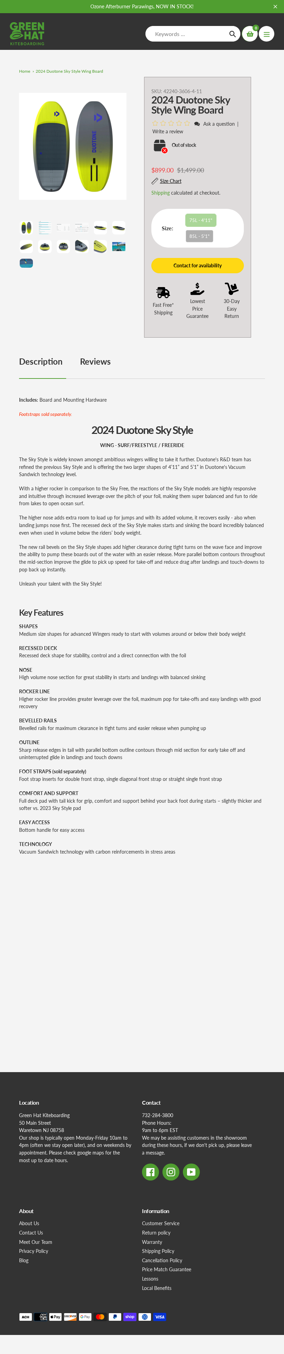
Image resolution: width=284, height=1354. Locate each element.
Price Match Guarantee (166, 1269)
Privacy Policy (33, 1251)
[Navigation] (266, 34)
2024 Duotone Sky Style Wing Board (69, 71)
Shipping (160, 193)
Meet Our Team (35, 1242)
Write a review (167, 131)
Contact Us (31, 1233)
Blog (23, 1260)
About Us (29, 1223)
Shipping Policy (158, 1251)
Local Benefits (156, 1288)
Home (24, 71)
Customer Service (160, 1223)
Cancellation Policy (162, 1260)
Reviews (95, 361)
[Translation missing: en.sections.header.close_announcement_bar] (275, 6)
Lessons (150, 1279)
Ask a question (219, 124)
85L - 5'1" (199, 236)
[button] (172, 123)
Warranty (152, 1242)
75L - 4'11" (200, 220)
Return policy (156, 1233)
